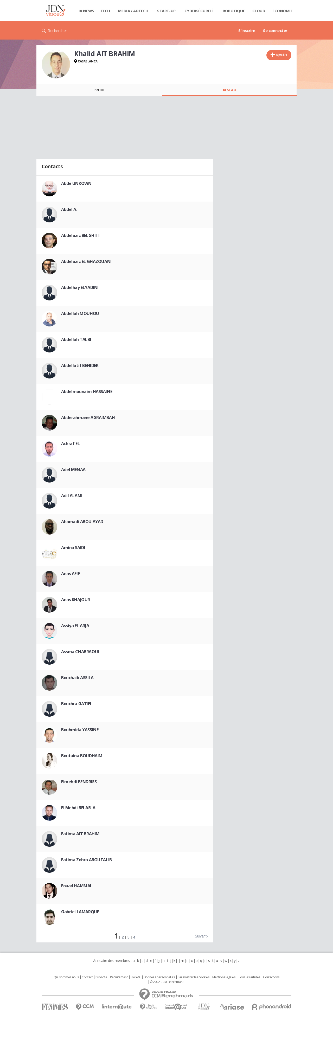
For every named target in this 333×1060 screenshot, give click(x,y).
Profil (99, 89)
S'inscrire (246, 30)
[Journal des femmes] (55, 1007)
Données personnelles (159, 977)
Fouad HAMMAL (76, 886)
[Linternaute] (117, 1006)
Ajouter (281, 54)
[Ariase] (232, 1007)
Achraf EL (70, 443)
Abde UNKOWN (76, 183)
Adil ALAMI (71, 495)
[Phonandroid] (271, 1007)
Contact (87, 977)
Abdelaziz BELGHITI (80, 235)
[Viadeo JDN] (203, 1007)
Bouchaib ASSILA (77, 677)
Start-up (166, 10)
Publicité (101, 977)
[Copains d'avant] (176, 1007)
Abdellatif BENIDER (79, 365)
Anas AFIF (70, 573)
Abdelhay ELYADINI (80, 287)
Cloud (258, 10)
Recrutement (118, 977)
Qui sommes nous (66, 977)
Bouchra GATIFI (76, 703)
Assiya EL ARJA (75, 625)
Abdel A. (69, 209)
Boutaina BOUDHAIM (82, 756)
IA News (86, 10)
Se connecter (275, 30)
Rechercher (57, 30)
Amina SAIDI (73, 547)
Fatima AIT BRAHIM (80, 834)
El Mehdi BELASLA (78, 808)
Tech (105, 10)
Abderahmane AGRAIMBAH (88, 417)
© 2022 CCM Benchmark (166, 982)
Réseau (229, 89)
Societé (135, 977)
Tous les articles (249, 977)
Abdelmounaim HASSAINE (86, 391)
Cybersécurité (199, 10)
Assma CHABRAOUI (80, 651)
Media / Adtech (133, 10)
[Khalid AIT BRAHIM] (56, 64)
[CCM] (85, 1007)
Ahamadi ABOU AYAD (82, 521)
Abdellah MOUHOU (80, 313)
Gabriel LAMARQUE (80, 912)
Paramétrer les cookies (193, 977)
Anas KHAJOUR (75, 599)
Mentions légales (223, 977)
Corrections (271, 977)
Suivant (200, 936)
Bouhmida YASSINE (79, 730)
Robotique (234, 10)
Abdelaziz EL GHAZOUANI (86, 261)
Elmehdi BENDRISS (79, 782)
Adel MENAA (73, 469)
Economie (282, 10)
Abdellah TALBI (76, 339)
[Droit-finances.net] (148, 1007)
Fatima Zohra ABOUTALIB (86, 860)
